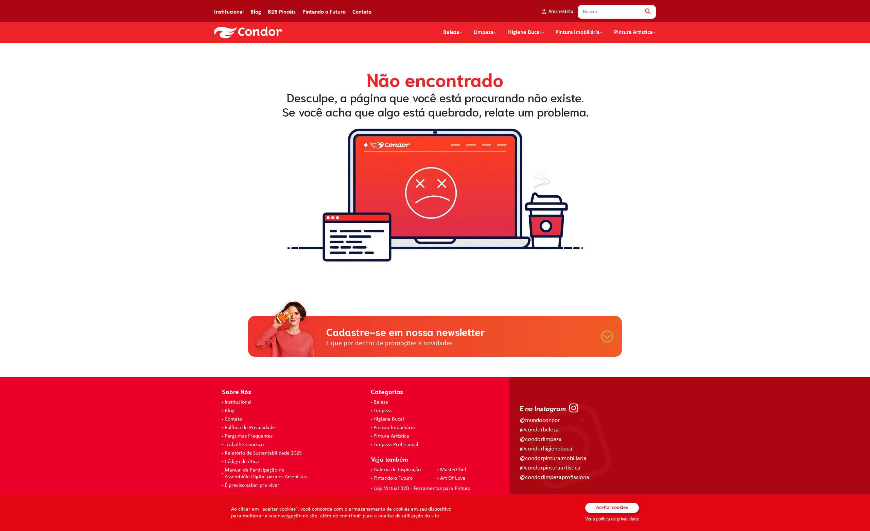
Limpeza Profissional (395, 444)
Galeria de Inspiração (397, 470)
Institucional (229, 12)
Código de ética (242, 461)
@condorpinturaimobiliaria (553, 458)
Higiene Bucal (524, 32)
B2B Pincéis (282, 12)
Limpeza (382, 410)
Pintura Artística (633, 32)
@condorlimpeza (541, 439)
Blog (255, 12)
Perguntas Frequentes (249, 436)
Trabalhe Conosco (244, 444)
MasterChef (453, 470)
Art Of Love (452, 478)
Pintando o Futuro (324, 12)
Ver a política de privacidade (612, 519)
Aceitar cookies (612, 507)
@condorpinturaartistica (550, 468)
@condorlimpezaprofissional (555, 477)
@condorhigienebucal (547, 449)
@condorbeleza (539, 430)
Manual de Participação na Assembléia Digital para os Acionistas (266, 473)
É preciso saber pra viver (252, 485)
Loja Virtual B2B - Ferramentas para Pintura (422, 488)
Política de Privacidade (250, 427)
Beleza (451, 32)
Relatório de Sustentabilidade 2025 (263, 453)
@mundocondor (540, 420)
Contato (361, 12)
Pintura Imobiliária (577, 32)
